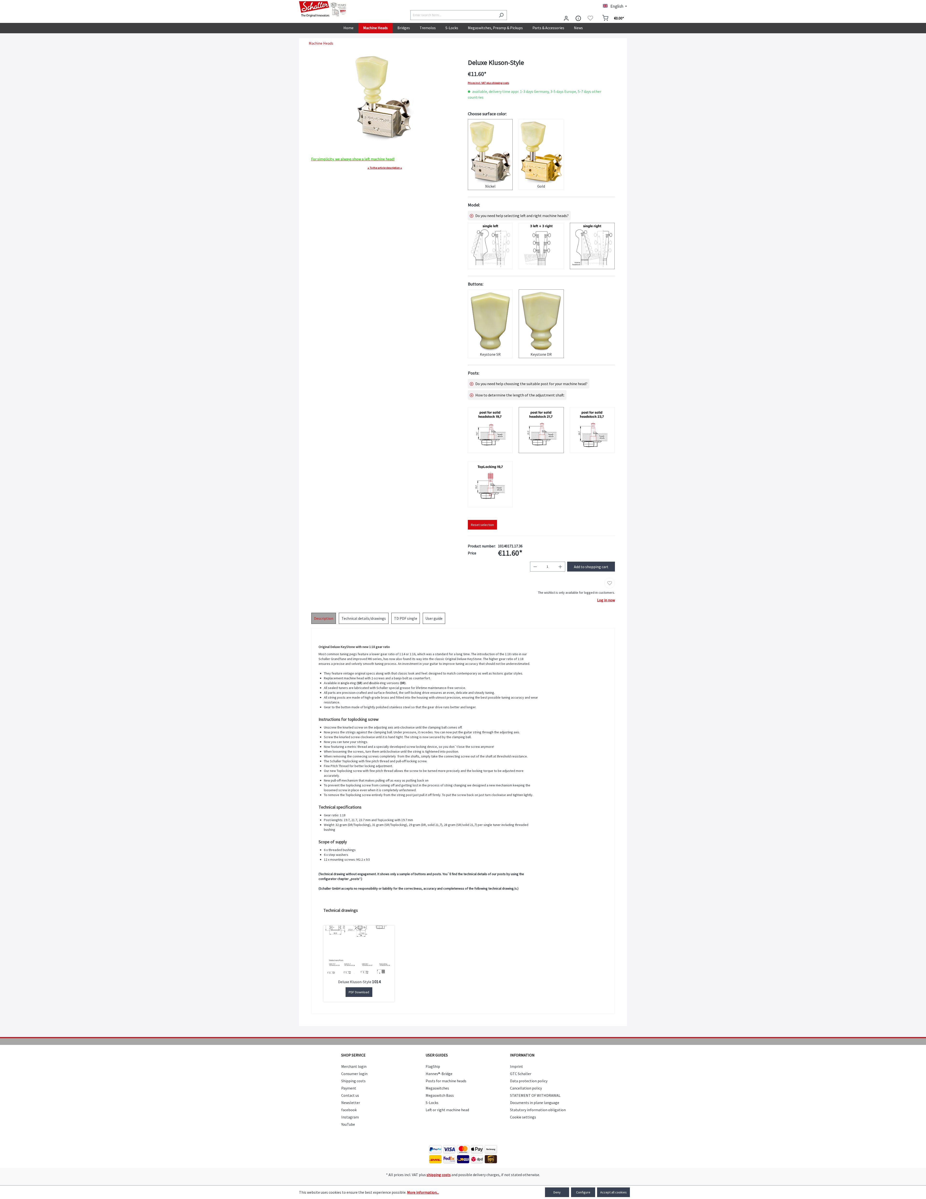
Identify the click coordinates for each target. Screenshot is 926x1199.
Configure (583, 1192)
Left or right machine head (447, 1109)
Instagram (350, 1117)
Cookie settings (523, 1117)
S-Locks (432, 1102)
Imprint (516, 1066)
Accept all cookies (613, 1192)
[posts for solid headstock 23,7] (592, 430)
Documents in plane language (534, 1102)
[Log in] (566, 18)
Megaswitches (437, 1088)
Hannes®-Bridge (439, 1073)
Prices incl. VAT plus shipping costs (488, 83)
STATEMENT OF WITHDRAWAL (535, 1095)
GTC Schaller (520, 1073)
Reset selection (482, 525)
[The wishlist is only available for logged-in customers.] (590, 18)
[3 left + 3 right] (541, 246)
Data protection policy (528, 1080)
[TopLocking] (490, 484)
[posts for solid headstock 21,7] (541, 430)
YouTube (348, 1124)
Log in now (606, 600)
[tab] (323, 618)
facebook (349, 1109)
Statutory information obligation (538, 1109)
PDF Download (359, 992)
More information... (423, 1192)
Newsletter (350, 1102)
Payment (348, 1088)
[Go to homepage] (323, 9)
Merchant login (354, 1066)
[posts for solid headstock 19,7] (490, 430)
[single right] (592, 246)
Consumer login (354, 1073)
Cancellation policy (526, 1088)
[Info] (578, 18)
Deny (557, 1192)
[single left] (490, 246)
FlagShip (433, 1066)
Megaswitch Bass (440, 1095)
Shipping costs (353, 1080)
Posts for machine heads (446, 1080)
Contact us (350, 1095)
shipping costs (439, 1174)
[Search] (501, 15)
